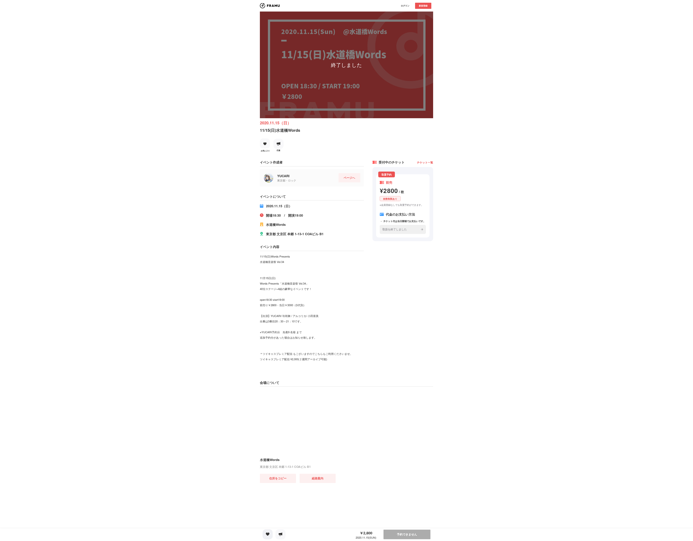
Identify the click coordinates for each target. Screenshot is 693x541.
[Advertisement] (287, 505)
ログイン (405, 5)
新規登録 (423, 5)
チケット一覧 (425, 162)
